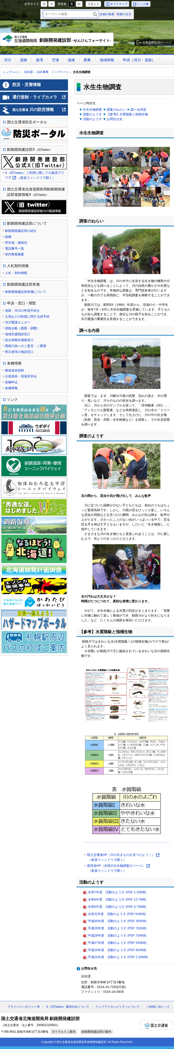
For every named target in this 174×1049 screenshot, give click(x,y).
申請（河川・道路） (139, 60)
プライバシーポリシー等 (23, 1006)
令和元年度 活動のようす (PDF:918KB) (117, 914)
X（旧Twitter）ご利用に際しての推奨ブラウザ (34, 175)
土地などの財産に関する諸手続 (27, 316)
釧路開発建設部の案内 (96, 1031)
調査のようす (92, 114)
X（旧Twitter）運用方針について (67, 1006)
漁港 (71, 60)
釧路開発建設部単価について (25, 292)
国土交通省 (156, 1025)
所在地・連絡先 (16, 242)
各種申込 (11, 382)
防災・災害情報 (26, 84)
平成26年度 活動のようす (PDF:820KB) (117, 950)
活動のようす (92, 119)
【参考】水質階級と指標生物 (127, 114)
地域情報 (107, 60)
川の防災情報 (39, 111)
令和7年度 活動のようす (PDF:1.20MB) (117, 892)
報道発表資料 (14, 370)
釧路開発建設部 (58, 42)
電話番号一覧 (14, 248)
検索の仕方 (124, 14)
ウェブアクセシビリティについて (118, 1006)
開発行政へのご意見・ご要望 (25, 346)
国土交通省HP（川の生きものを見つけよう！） (123, 857)
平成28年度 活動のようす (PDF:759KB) (117, 935)
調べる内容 (138, 109)
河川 (7, 60)
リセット (93, 4)
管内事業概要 (14, 254)
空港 (55, 60)
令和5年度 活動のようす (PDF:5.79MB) (117, 906)
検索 (95, 14)
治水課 (28, 72)
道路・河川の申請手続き (22, 310)
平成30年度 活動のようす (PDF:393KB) (117, 921)
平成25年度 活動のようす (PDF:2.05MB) (118, 957)
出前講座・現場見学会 (21, 376)
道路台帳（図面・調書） (22, 328)
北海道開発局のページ (157, 42)
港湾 (39, 60)
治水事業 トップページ (53, 72)
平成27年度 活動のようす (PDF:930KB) (117, 943)
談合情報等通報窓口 (19, 340)
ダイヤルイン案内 (63, 1031)
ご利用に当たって (158, 1006)
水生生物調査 (92, 109)
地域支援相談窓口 (17, 334)
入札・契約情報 (16, 273)
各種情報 (11, 388)
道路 (23, 60)
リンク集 (143, 4)
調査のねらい (116, 109)
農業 (87, 60)
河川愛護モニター (17, 322)
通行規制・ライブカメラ (39, 99)
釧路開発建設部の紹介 (21, 231)
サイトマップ (119, 4)
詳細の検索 (107, 14)
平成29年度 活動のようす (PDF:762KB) (117, 928)
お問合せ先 (115, 119)
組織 (8, 236)
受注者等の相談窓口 (19, 352)
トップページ (11, 72)
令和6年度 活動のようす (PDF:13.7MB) (117, 899)
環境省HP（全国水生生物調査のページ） (118, 868)
